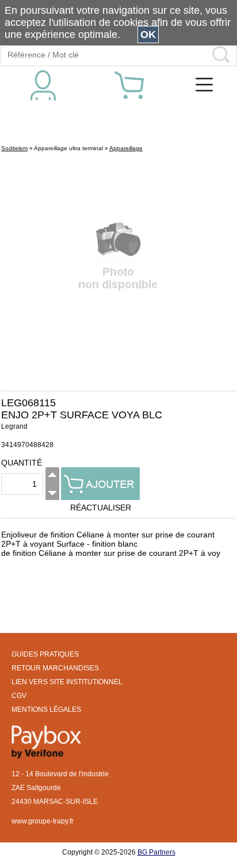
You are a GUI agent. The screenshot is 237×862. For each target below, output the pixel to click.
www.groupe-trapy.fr (43, 821)
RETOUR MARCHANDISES (55, 668)
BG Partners (156, 852)
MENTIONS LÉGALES (46, 709)
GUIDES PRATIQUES (45, 654)
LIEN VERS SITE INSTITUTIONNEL (67, 682)
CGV (19, 696)
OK (148, 34)
